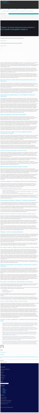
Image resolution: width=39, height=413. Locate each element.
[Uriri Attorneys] (16, 11)
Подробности (24, 63)
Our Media (3, 391)
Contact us (4, 392)
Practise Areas (4, 389)
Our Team (3, 390)
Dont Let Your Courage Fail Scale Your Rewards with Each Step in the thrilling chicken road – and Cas (19, 357)
